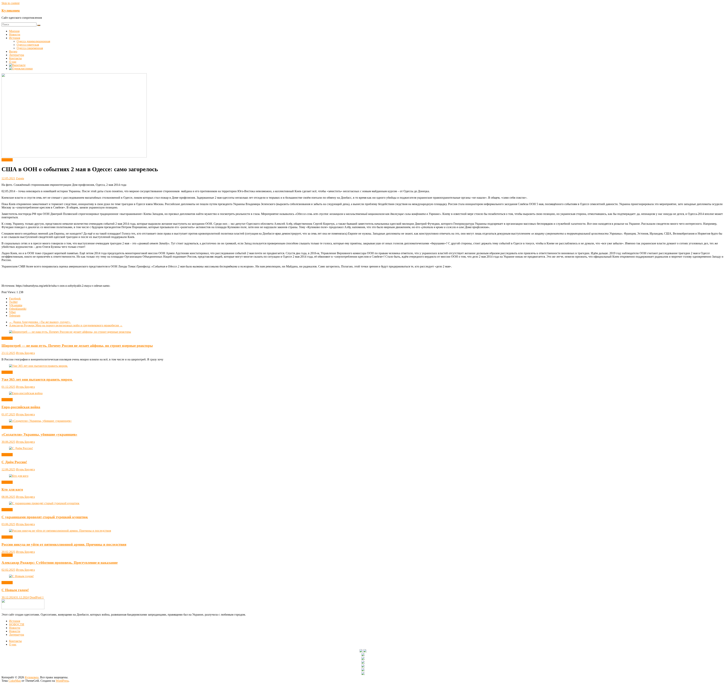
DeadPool (35, 597)
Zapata (20, 178)
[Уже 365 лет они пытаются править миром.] (38, 365)
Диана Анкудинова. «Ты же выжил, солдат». (40, 322)
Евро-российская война (21, 407)
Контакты (15, 58)
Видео (13, 51)
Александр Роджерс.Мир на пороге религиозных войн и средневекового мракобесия (66, 325)
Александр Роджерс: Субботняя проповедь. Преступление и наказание (60, 563)
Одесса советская (28, 44)
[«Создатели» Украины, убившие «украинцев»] (40, 420)
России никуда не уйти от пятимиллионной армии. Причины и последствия (64, 544)
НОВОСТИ (16, 624)
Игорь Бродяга (25, 353)
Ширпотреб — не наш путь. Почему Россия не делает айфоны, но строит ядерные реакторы (77, 346)
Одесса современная (30, 48)
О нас (12, 61)
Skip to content (10, 3)
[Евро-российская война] (26, 393)
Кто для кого (12, 489)
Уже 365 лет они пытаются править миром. (37, 379)
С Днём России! (14, 462)
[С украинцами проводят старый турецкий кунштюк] (44, 503)
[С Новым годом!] (21, 576)
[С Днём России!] (21, 448)
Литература (16, 55)
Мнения (14, 31)
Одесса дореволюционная (33, 41)
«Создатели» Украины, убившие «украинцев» (39, 434)
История (14, 38)
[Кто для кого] (18, 475)
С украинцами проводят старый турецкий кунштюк (45, 517)
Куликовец (11, 10)
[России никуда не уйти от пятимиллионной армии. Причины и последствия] (60, 530)
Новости (14, 34)
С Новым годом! (15, 590)
